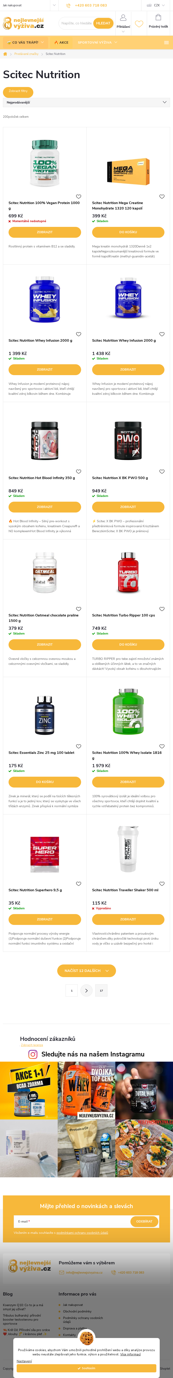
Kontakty (69, 1335)
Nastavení (24, 1361)
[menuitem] (25, 42)
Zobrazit (45, 232)
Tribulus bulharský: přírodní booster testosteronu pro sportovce (22, 1319)
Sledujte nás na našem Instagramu (93, 1054)
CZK (157, 5)
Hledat (103, 23)
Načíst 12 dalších (83, 970)
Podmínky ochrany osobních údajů (83, 1320)
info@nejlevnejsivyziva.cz (84, 1272)
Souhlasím (88, 1368)
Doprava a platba (75, 1328)
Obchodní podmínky (77, 1311)
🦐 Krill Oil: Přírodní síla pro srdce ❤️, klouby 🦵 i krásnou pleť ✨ (26, 1332)
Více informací (130, 1354)
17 (101, 990)
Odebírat (144, 1221)
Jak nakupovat (12, 5)
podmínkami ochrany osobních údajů (82, 1233)
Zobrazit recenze (32, 1045)
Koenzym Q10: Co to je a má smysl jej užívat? (23, 1307)
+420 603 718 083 (131, 1272)
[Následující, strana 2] (86, 990)
